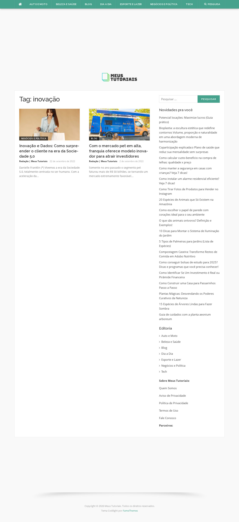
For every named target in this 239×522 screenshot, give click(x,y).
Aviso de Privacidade (172, 395)
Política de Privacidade (173, 403)
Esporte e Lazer (131, 4)
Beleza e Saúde (66, 4)
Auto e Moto (39, 4)
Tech (189, 4)
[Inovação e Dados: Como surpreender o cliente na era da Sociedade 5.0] (49, 124)
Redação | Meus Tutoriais (33, 161)
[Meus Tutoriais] (120, 48)
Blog (88, 4)
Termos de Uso (168, 410)
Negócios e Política (164, 4)
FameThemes (130, 510)
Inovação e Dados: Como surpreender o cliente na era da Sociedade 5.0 (49, 151)
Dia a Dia (106, 4)
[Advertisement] (120, 44)
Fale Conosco (167, 418)
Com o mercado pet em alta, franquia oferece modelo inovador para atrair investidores (118, 151)
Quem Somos (168, 388)
